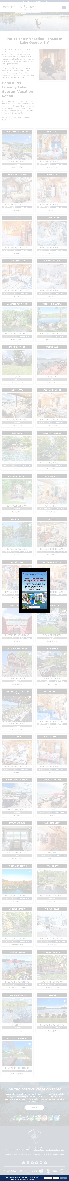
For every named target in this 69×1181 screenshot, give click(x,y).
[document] (34, 590)
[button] (47, 571)
